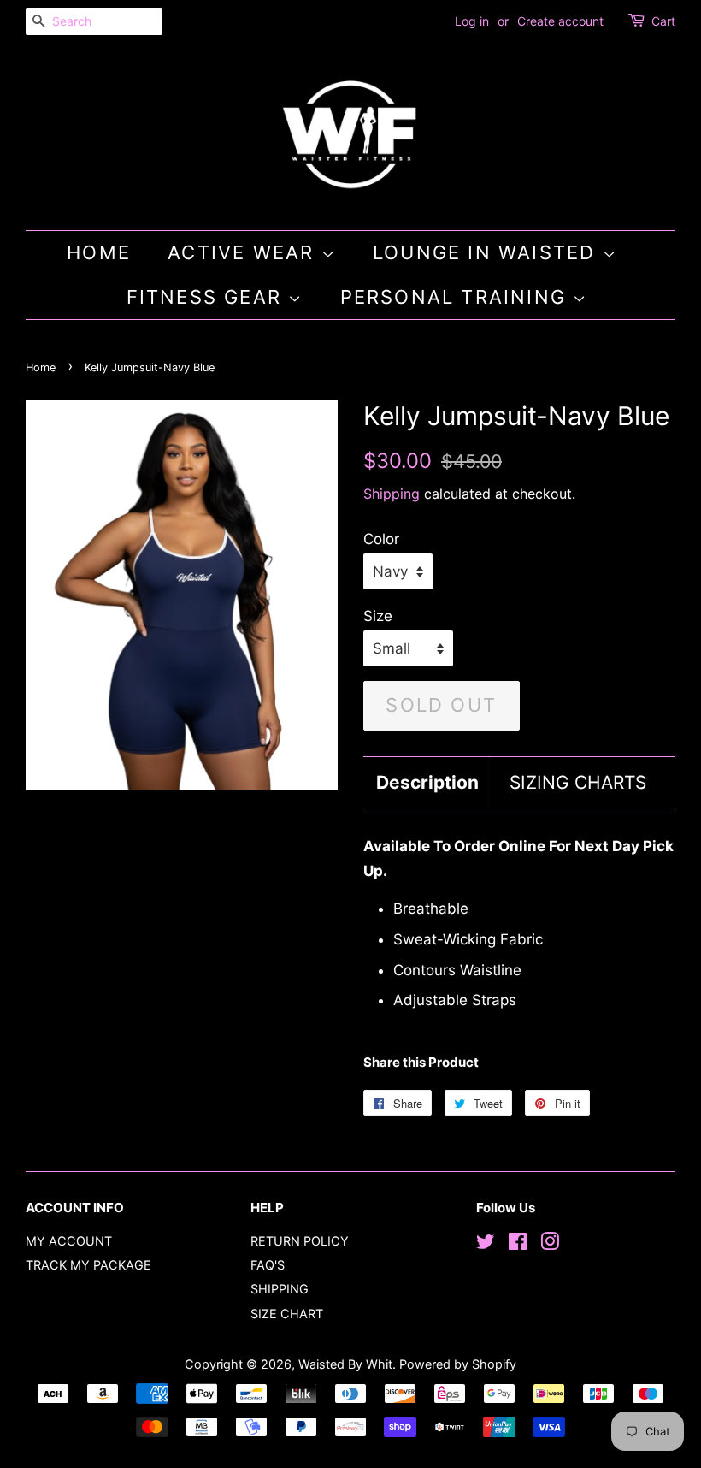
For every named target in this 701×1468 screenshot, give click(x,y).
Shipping (391, 493)
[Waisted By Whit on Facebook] (517, 1244)
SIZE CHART (286, 1313)
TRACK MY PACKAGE (88, 1265)
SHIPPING (279, 1289)
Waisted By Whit (345, 1364)
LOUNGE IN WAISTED (488, 252)
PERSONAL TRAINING (457, 297)
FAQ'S (267, 1265)
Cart (663, 21)
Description (427, 782)
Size (377, 615)
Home (41, 367)
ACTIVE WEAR (244, 252)
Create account (560, 21)
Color (381, 539)
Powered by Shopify (457, 1364)
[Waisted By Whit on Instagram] (549, 1244)
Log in (472, 21)
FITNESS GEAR (208, 297)
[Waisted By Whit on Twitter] (485, 1244)
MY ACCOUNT (69, 1241)
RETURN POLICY (299, 1241)
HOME (99, 252)
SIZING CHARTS (578, 782)
